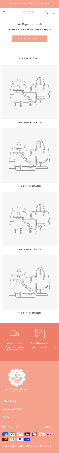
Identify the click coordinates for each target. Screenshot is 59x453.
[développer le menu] (4, 12)
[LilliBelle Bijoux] (29, 12)
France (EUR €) (46, 427)
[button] (53, 12)
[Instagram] (17, 427)
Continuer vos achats (29, 38)
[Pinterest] (10, 427)
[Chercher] (46, 12)
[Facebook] (3, 427)
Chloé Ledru (45, 446)
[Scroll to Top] (53, 437)
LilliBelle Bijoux (18, 446)
